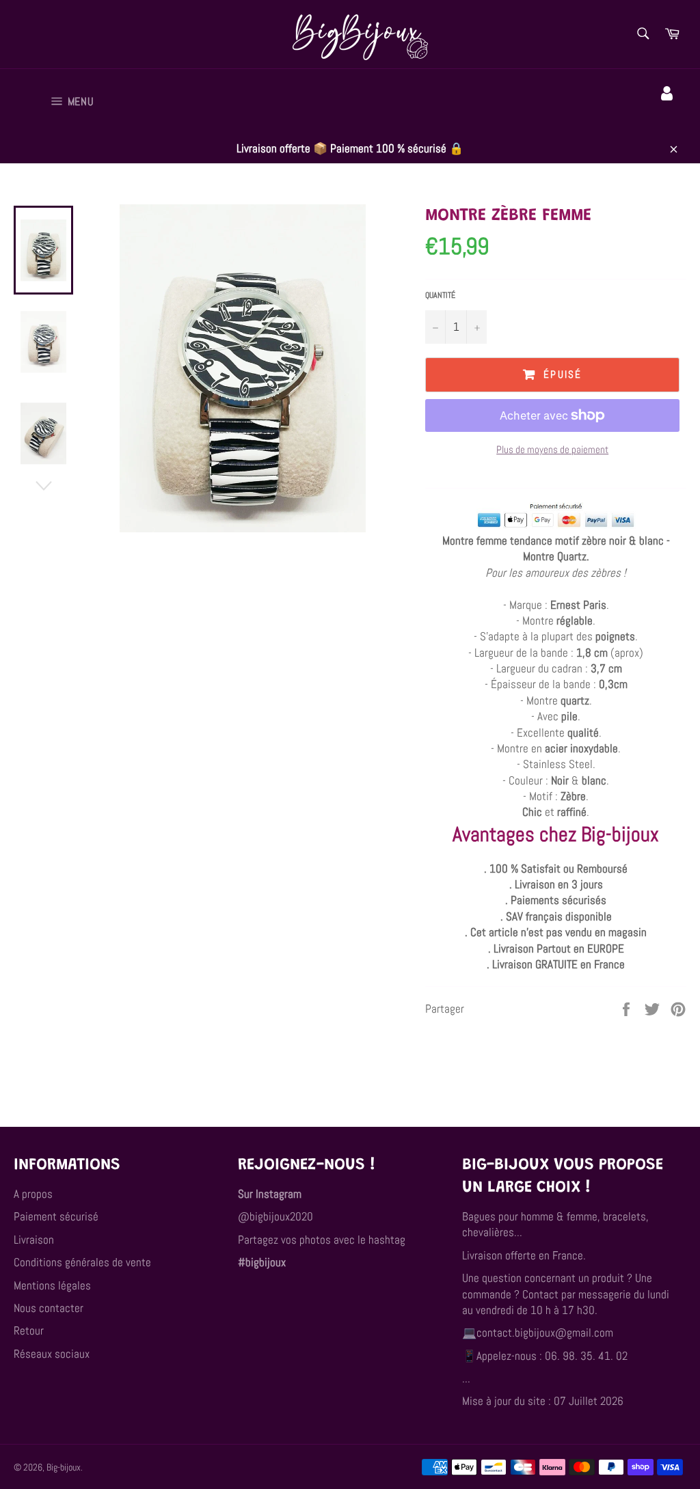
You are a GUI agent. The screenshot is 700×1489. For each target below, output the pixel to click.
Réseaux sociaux (52, 1353)
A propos (33, 1193)
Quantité (440, 295)
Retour (29, 1330)
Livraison (34, 1239)
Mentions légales (52, 1285)
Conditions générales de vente (82, 1262)
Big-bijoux (63, 1467)
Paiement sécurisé (56, 1216)
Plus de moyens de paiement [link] (552, 449)
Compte (668, 112)
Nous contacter (48, 1307)
